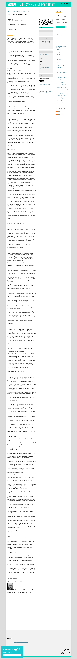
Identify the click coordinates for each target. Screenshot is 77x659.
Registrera (63, 3)
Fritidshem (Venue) (60, 82)
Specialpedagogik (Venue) (61, 97)
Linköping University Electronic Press (21, 642)
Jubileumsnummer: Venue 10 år (61, 72)
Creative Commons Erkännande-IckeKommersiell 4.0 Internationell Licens (45, 640)
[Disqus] (30, 610)
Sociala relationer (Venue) (61, 95)
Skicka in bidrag (60, 27)
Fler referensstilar (44, 46)
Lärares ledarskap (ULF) (61, 57)
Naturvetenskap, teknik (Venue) (62, 89)
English (57, 34)
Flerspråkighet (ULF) (60, 52)
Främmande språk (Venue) (61, 98)
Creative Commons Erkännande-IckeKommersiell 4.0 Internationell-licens (45, 86)
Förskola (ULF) (59, 54)
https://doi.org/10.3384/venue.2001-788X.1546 (18, 24)
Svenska (57, 36)
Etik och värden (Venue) (61, 77)
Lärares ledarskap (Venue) (45, 69)
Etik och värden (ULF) (60, 51)
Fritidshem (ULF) (60, 56)
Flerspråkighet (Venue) (61, 79)
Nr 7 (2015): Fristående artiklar (19, 11)
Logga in (68, 3)
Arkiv (11, 11)
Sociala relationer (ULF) (61, 65)
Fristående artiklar (43, 71)
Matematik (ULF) (59, 59)
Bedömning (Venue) (60, 75)
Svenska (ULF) (59, 67)
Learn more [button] (13, 652)
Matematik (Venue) (60, 85)
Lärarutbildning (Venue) (61, 102)
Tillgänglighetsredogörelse (12, 644)
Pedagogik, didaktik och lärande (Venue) (44, 68)
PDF (41, 27)
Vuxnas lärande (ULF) (60, 70)
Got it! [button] (12, 655)
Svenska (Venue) (59, 100)
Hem (8, 11)
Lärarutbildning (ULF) (60, 69)
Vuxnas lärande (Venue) (61, 103)
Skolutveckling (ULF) (60, 63)
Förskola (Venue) (59, 80)
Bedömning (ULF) (60, 49)
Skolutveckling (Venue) (61, 93)
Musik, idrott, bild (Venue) (61, 87)
